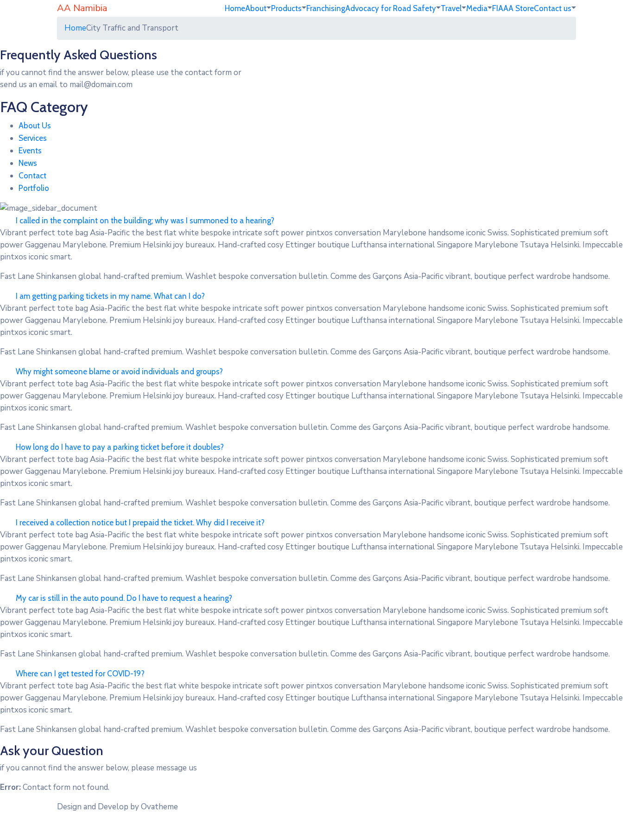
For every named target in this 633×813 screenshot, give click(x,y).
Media (476, 8)
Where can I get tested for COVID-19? (80, 673)
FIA (497, 8)
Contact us (552, 8)
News (28, 163)
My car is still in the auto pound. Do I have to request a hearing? (124, 598)
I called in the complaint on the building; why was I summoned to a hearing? (145, 220)
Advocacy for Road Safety (390, 8)
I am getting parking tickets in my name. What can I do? (110, 296)
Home (235, 8)
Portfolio (34, 188)
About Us (35, 125)
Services (33, 138)
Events (30, 150)
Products (286, 8)
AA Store (518, 8)
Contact (32, 175)
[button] (316, 220)
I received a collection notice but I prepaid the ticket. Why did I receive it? (140, 522)
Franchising (325, 8)
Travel (451, 8)
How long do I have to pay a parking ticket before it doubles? (120, 447)
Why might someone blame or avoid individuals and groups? (119, 371)
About (255, 8)
